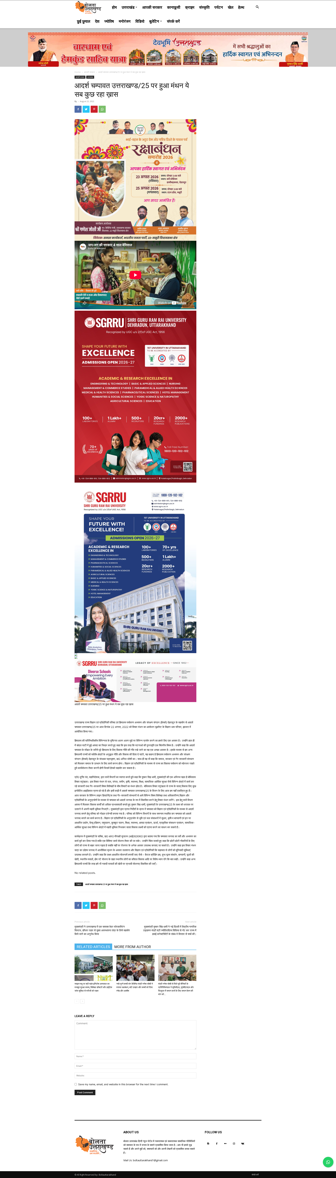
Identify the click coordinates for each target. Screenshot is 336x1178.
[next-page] (82, 1001)
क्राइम (189, 7)
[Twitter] (86, 109)
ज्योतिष (109, 21)
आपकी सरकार (152, 7)
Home (78, 72)
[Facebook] (78, 109)
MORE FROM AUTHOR (132, 947)
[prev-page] (77, 1001)
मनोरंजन (125, 21)
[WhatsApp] (102, 109)
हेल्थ (241, 7)
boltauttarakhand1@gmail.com (150, 1160)
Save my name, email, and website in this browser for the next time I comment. (123, 1084)
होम (114, 7)
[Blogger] (208, 1143)
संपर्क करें (173, 21)
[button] (257, 7)
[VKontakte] (242, 1143)
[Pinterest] (94, 109)
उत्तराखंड (128, 7)
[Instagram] (234, 1143)
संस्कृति (204, 7)
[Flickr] (225, 1143)
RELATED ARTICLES (93, 947)
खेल (230, 7)
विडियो (139, 21)
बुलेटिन (154, 21)
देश (97, 21)
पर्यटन (218, 7)
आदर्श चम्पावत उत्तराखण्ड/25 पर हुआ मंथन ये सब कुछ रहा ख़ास (106, 884)
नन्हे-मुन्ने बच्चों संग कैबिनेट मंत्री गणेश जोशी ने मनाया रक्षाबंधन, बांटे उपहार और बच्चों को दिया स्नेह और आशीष (134, 987)
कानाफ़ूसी (173, 7)
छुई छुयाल (83, 21)
